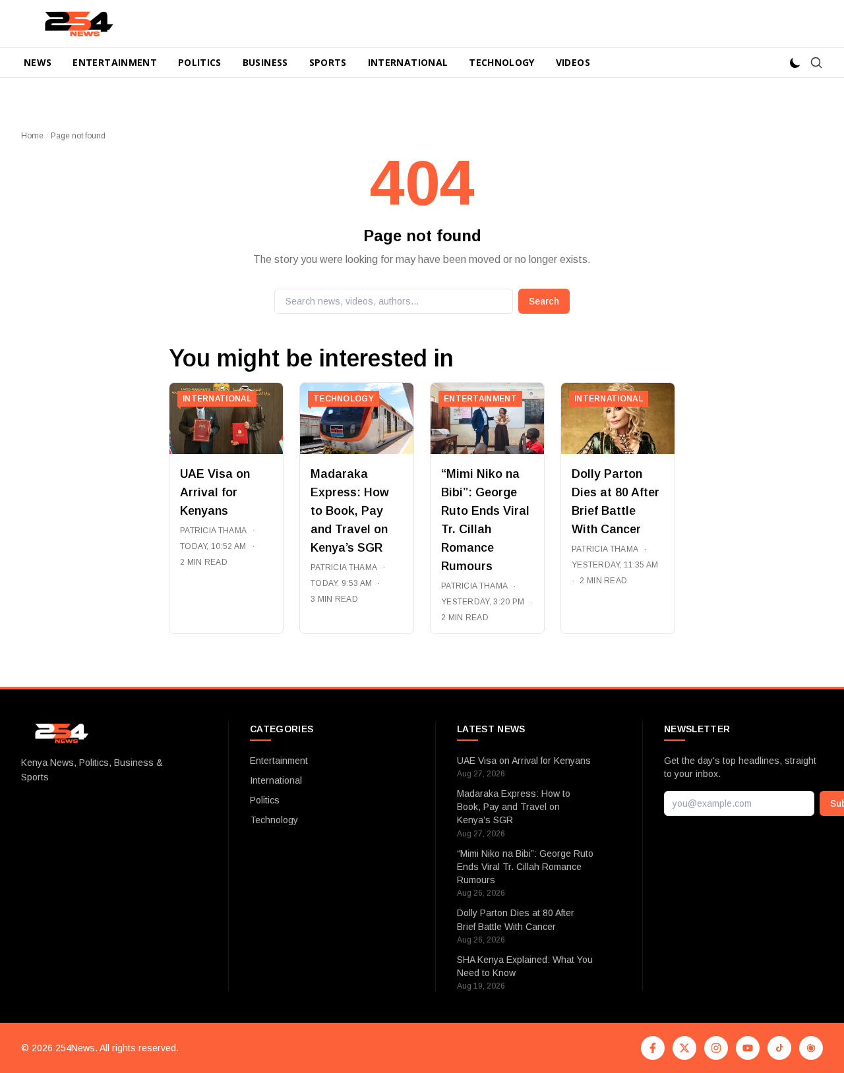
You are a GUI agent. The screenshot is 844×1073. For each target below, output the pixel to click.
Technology (502, 62)
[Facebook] (653, 1048)
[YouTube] (748, 1048)
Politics (200, 62)
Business (265, 62)
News (37, 62)
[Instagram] (716, 1048)
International (408, 62)
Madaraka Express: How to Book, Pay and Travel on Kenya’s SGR (350, 510)
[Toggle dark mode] (795, 62)
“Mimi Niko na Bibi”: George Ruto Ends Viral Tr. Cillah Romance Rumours (525, 867)
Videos (573, 62)
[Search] (816, 62)
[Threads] (811, 1048)
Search (544, 301)
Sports (328, 62)
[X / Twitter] (684, 1048)
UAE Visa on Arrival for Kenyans (215, 492)
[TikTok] (779, 1048)
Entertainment (115, 62)
